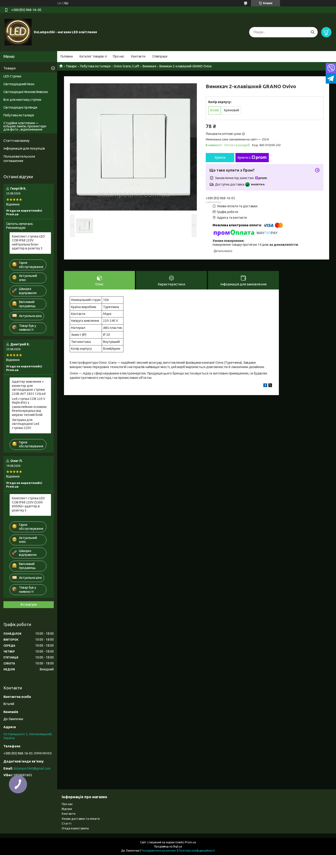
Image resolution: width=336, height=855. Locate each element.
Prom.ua (190, 842)
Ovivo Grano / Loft (126, 66)
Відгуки (67, 808)
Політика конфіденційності (197, 850)
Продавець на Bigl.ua (168, 846)
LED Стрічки (12, 76)
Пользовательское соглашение (19, 158)
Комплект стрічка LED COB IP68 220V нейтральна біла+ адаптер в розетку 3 (28, 242)
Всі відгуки (29, 604)
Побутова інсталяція (95, 66)
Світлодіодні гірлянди (20, 107)
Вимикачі (149, 66)
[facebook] (265, 386)
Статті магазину (16, 140)
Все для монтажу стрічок (22, 99)
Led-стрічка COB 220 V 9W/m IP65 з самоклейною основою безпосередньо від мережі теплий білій (29, 407)
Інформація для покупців (24, 148)
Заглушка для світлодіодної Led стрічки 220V (25, 424)
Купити (220, 157)
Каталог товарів (92, 56)
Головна (67, 56)
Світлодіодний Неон (18, 84)
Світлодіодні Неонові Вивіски (25, 92)
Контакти (138, 56)
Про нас (118, 56)
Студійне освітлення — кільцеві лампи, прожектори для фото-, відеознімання (24, 126)
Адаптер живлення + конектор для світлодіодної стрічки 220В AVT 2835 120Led (28, 388)
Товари (71, 66)
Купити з (244, 157)
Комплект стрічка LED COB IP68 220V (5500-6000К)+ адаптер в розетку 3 (28, 504)
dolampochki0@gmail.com (32, 768)
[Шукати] (312, 32)
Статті (66, 823)
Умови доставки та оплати (81, 818)
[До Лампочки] (18, 32)
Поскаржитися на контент (159, 850)
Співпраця (159, 56)
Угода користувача (75, 828)
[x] (270, 386)
